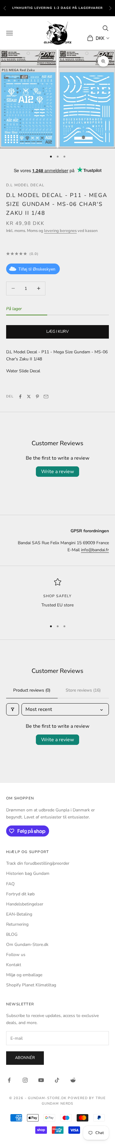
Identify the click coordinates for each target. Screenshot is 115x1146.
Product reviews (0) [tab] (31, 690)
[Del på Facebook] (20, 396)
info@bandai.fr (95, 550)
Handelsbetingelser (24, 904)
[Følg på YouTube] (41, 1080)
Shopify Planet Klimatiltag (31, 985)
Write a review (57, 471)
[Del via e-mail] (46, 396)
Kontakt (13, 965)
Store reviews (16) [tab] (83, 690)
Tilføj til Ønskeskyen (36, 269)
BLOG (11, 934)
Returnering (17, 924)
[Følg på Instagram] (25, 1080)
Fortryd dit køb (20, 894)
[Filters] (12, 709)
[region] (57, 597)
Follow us (15, 955)
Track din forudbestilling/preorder (37, 863)
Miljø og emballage (24, 975)
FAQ (10, 884)
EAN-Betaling (19, 914)
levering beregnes (60, 230)
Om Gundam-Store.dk (27, 944)
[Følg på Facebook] (9, 1080)
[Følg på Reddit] (73, 1080)
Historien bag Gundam (27, 873)
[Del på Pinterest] (37, 396)
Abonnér (25, 1058)
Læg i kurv (57, 331)
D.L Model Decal (25, 185)
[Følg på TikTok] (57, 1080)
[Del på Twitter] (28, 396)
